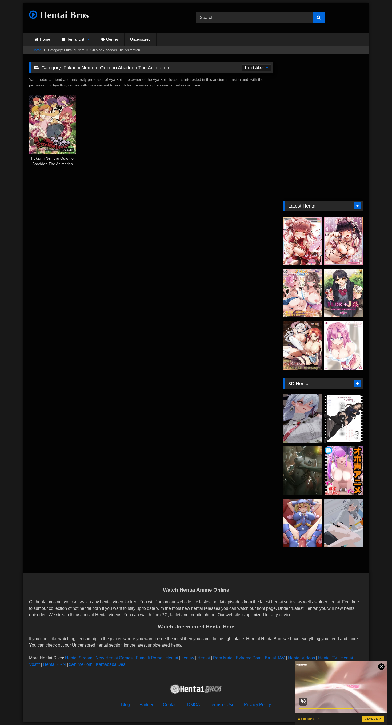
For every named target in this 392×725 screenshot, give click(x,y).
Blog (125, 704)
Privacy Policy (257, 704)
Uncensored (140, 39)
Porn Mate (223, 658)
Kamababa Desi (111, 664)
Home (45, 39)
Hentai (172, 658)
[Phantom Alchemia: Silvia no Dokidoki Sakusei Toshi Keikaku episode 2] (302, 345)
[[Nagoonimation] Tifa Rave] (302, 470)
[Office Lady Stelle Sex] (343, 523)
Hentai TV (327, 658)
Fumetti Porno (149, 658)
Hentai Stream (78, 658)
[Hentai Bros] (196, 690)
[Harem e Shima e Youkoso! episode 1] (302, 293)
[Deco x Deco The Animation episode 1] (343, 241)
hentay (187, 658)
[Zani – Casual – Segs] (302, 418)
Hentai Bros (63, 15)
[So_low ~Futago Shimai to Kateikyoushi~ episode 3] (343, 345)
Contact (170, 704)
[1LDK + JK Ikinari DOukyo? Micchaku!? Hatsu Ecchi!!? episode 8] (343, 293)
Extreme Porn (249, 658)
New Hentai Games (114, 658)
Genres (112, 39)
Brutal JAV (275, 658)
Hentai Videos (301, 658)
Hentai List (75, 39)
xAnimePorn (81, 664)
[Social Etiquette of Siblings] (343, 418)
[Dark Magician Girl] (302, 523)
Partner (146, 704)
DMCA (193, 704)
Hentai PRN (54, 664)
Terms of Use (222, 704)
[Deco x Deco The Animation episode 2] (302, 241)
